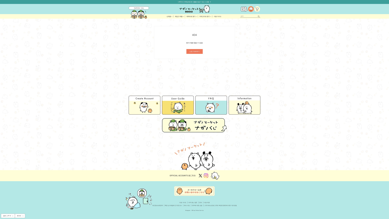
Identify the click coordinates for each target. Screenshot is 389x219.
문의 (200, 202)
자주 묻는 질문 (192, 202)
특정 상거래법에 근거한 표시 (173, 205)
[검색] (258, 16)
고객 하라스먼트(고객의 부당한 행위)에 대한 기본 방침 (220, 205)
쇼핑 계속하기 (194, 51)
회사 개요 (187, 205)
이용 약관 (207, 202)
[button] (169, 16)
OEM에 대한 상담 (197, 205)
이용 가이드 (182, 202)
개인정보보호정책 (157, 205)
